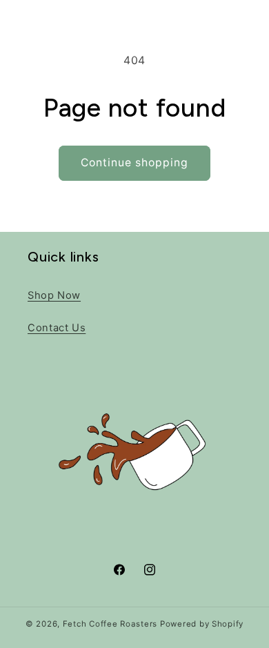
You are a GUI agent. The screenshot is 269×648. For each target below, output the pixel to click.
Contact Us (57, 328)
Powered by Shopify (201, 624)
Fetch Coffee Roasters (110, 624)
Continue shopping (135, 162)
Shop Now (54, 295)
